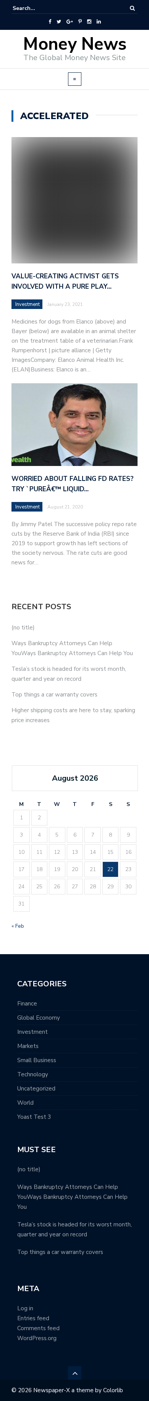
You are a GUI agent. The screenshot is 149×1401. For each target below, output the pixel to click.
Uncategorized (36, 1088)
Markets (28, 1046)
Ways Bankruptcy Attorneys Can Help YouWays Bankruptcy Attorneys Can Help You (72, 1197)
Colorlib (113, 1390)
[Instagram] (89, 22)
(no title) (23, 627)
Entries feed (33, 1318)
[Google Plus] (70, 22)
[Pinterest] (80, 22)
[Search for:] (35, 8)
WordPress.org (37, 1338)
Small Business (36, 1060)
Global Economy (38, 1018)
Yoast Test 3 (34, 1117)
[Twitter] (59, 22)
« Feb (17, 926)
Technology (32, 1074)
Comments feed (38, 1328)
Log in (25, 1308)
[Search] (132, 8)
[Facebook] (50, 22)
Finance (27, 1003)
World (25, 1103)
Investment (27, 304)
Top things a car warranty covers (54, 694)
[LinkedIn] (99, 22)
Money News (74, 44)
